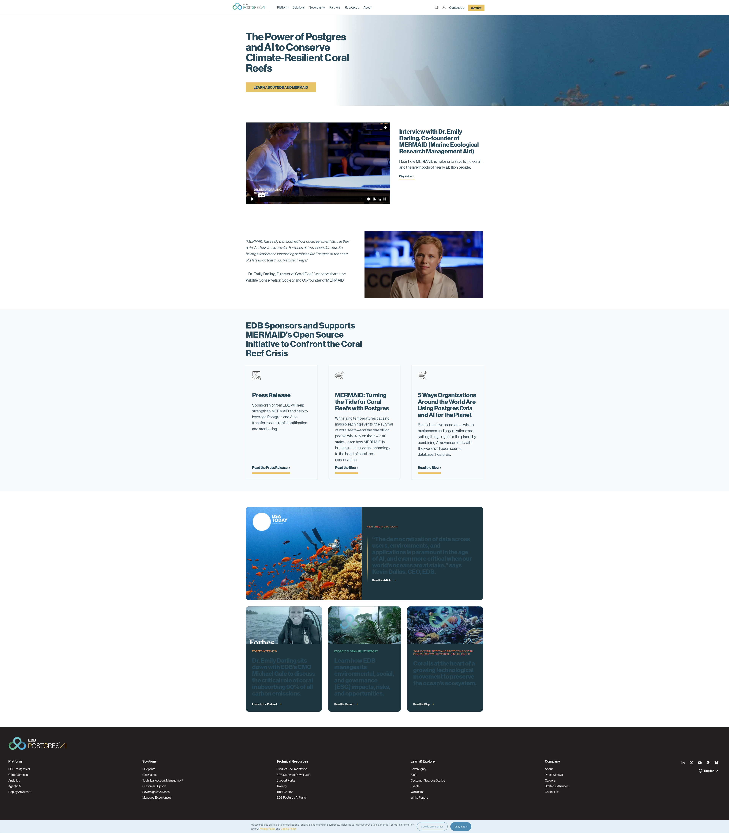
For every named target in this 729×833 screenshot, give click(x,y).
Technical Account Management (162, 780)
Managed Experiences (156, 797)
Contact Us (456, 7)
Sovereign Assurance (156, 792)
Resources (352, 7)
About (367, 7)
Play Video (405, 176)
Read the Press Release (270, 467)
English (709, 771)
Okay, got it (460, 826)
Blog (414, 774)
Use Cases (149, 774)
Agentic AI (14, 786)
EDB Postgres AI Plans (291, 797)
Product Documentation (292, 769)
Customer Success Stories (428, 780)
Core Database (18, 774)
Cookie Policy (288, 828)
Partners (334, 7)
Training (282, 786)
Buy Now (476, 7)
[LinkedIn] (683, 762)
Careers (550, 780)
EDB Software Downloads (293, 774)
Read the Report (343, 704)
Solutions (299, 7)
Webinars (417, 792)
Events (415, 786)
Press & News (554, 774)
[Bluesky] (716, 762)
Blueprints (148, 769)
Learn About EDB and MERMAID (281, 87)
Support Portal (286, 780)
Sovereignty (317, 7)
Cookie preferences (432, 826)
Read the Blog (345, 467)
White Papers (419, 797)
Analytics (14, 780)
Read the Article (381, 580)
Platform (282, 7)
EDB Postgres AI (19, 769)
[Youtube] (700, 762)
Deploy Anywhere (19, 792)
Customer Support (154, 786)
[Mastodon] (708, 762)
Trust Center (285, 792)
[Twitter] (691, 762)
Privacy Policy (267, 828)
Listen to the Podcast (264, 704)
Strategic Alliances (557, 786)
